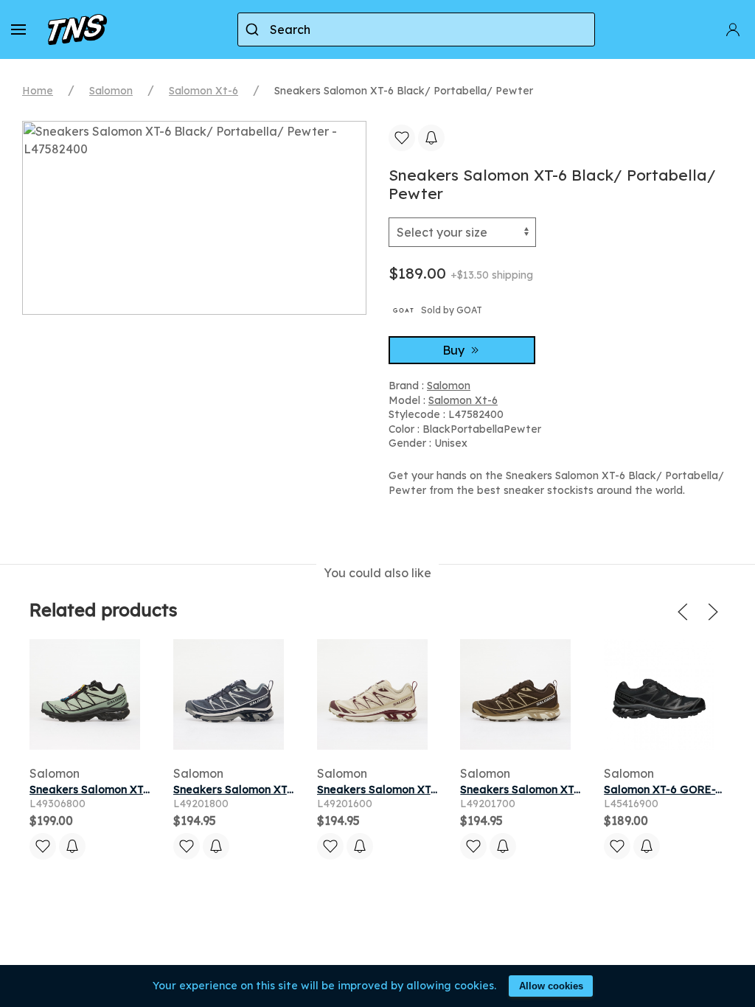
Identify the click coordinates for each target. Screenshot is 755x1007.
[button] (18, 29)
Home (37, 90)
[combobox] (416, 29)
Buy (454, 350)
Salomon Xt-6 (203, 90)
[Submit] (254, 29)
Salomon (111, 90)
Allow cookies (551, 986)
